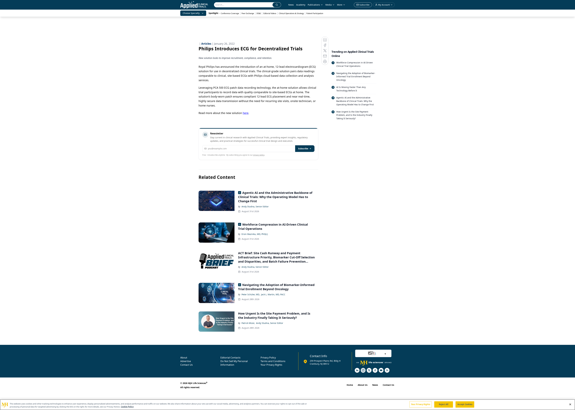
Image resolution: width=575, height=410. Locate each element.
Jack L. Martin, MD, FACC (273, 294)
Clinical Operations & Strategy (291, 13)
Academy (300, 4)
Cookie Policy (127, 406)
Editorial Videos (269, 13)
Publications (314, 4)
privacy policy (258, 155)
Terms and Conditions (273, 361)
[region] (287, 404)
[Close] (570, 404)
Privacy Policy (268, 357)
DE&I (259, 13)
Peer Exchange (248, 13)
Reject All (443, 404)
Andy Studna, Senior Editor (255, 206)
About (183, 357)
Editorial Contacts (230, 357)
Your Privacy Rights (271, 364)
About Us (362, 384)
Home (350, 384)
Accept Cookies (464, 404)
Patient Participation (314, 13)
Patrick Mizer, (248, 323)
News (291, 4)
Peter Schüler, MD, (251, 294)
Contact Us (186, 364)
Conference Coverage (230, 13)
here (245, 113)
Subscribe (303, 148)
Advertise (185, 361)
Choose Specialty (191, 13)
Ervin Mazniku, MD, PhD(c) (255, 234)
